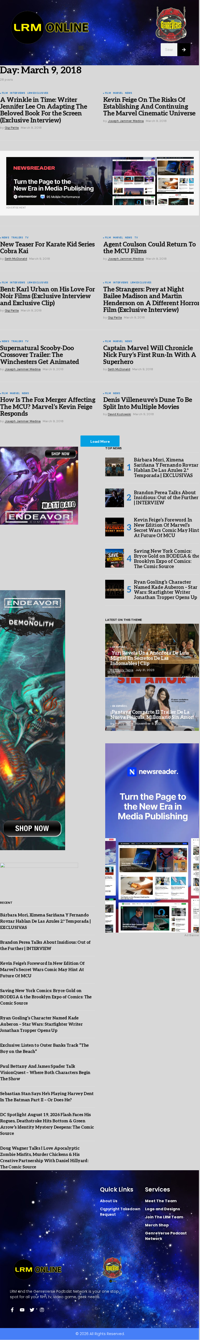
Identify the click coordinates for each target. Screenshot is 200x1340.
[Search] (183, 49)
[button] (81, 47)
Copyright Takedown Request (120, 1211)
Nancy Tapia (124, 670)
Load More (100, 441)
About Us (108, 1201)
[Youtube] (22, 1310)
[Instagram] (42, 1310)
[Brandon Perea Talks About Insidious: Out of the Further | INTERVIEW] (114, 498)
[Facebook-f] (12, 1310)
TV (26, 238)
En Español (119, 647)
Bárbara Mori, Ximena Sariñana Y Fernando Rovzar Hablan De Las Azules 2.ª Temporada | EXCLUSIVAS (45, 921)
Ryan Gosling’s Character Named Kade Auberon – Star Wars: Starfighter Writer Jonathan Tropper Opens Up (41, 1024)
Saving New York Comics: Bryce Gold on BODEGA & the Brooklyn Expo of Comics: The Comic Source (46, 997)
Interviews (17, 93)
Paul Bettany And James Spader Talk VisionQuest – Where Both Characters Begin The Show (45, 1073)
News (128, 93)
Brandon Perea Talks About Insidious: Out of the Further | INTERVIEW (166, 498)
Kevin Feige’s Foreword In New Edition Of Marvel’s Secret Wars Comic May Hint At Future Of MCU (42, 970)
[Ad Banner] (100, 181)
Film (5, 93)
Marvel (118, 93)
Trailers (17, 238)
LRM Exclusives (37, 93)
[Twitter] (32, 1310)
